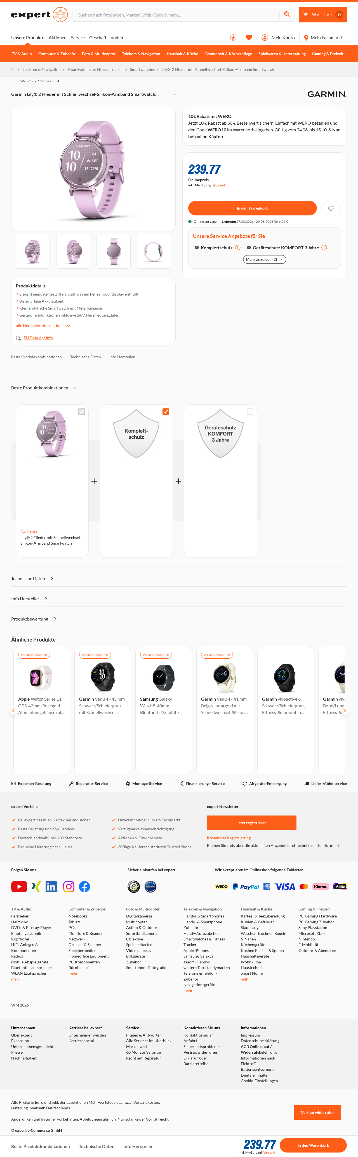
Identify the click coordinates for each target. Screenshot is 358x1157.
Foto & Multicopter (99, 54)
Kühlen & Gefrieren (258, 922)
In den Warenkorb (252, 208)
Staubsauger (251, 927)
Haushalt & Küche (182, 54)
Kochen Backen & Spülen (262, 950)
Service (78, 37)
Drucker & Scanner (85, 944)
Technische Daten (85, 356)
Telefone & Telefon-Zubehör (200, 976)
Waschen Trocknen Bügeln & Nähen (263, 936)
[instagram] (68, 886)
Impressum (250, 1035)
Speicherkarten (139, 944)
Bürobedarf (79, 967)
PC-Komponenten (84, 962)
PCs (72, 927)
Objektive (134, 939)
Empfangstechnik (26, 933)
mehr (15, 979)
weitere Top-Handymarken (206, 967)
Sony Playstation (312, 927)
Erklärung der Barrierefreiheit (197, 1061)
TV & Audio (22, 54)
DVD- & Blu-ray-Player (31, 927)
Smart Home (252, 973)
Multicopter (136, 922)
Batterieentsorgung (257, 1069)
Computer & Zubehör (57, 54)
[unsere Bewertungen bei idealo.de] (150, 886)
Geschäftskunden (106, 37)
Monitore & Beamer (86, 933)
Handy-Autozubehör (201, 933)
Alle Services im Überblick (148, 1040)
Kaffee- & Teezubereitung (263, 916)
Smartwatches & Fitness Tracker (93, 69)
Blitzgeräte (135, 956)
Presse (17, 1052)
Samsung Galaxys (198, 956)
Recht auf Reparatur (143, 1058)
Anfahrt (190, 1040)
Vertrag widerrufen (200, 1052)
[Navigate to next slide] (344, 710)
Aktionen (58, 37)
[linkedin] (52, 886)
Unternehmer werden (87, 1035)
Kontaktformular (198, 1035)
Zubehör (133, 962)
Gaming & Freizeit (327, 54)
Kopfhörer (20, 939)
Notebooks (78, 916)
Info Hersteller (122, 356)
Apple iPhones (196, 950)
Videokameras (138, 950)
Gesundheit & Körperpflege (228, 54)
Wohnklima (251, 962)
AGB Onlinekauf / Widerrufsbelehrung (259, 1049)
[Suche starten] (286, 14)
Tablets (75, 922)
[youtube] (19, 886)
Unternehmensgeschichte (33, 1046)
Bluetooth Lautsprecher (31, 967)
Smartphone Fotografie (146, 967)
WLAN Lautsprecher (29, 973)
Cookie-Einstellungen (259, 1081)
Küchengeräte (253, 944)
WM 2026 (20, 1005)
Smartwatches (140, 69)
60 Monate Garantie (143, 1052)
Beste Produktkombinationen (36, 356)
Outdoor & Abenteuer (317, 950)
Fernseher (20, 916)
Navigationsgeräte (199, 984)
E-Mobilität (308, 944)
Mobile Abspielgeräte (29, 962)
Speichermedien (82, 950)
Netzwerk (77, 939)
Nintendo (306, 939)
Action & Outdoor (141, 927)
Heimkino (19, 922)
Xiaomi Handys (196, 962)
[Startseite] (13, 69)
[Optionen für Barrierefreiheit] (233, 37)
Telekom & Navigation (141, 54)
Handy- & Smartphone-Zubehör (203, 925)
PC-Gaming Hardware (317, 916)
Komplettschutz (217, 247)
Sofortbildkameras (142, 933)
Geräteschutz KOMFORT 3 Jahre (286, 247)
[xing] (36, 886)
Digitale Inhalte (254, 1075)
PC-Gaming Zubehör (316, 922)
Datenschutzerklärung (260, 1040)
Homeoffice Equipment (89, 956)
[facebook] (84, 886)
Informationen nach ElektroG (258, 1061)
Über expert (21, 1035)
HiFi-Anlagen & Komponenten (24, 947)
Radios (17, 956)
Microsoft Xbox (312, 933)
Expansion (20, 1040)
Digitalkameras (139, 916)
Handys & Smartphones (203, 916)
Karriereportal (81, 1040)
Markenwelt (136, 1046)
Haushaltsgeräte (255, 956)
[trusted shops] (134, 886)
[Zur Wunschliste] (249, 37)
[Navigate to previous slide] (13, 710)
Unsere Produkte (27, 37)
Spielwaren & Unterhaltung (282, 54)
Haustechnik (252, 967)
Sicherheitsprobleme (201, 1046)
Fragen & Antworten (144, 1035)
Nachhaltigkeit (24, 1058)
